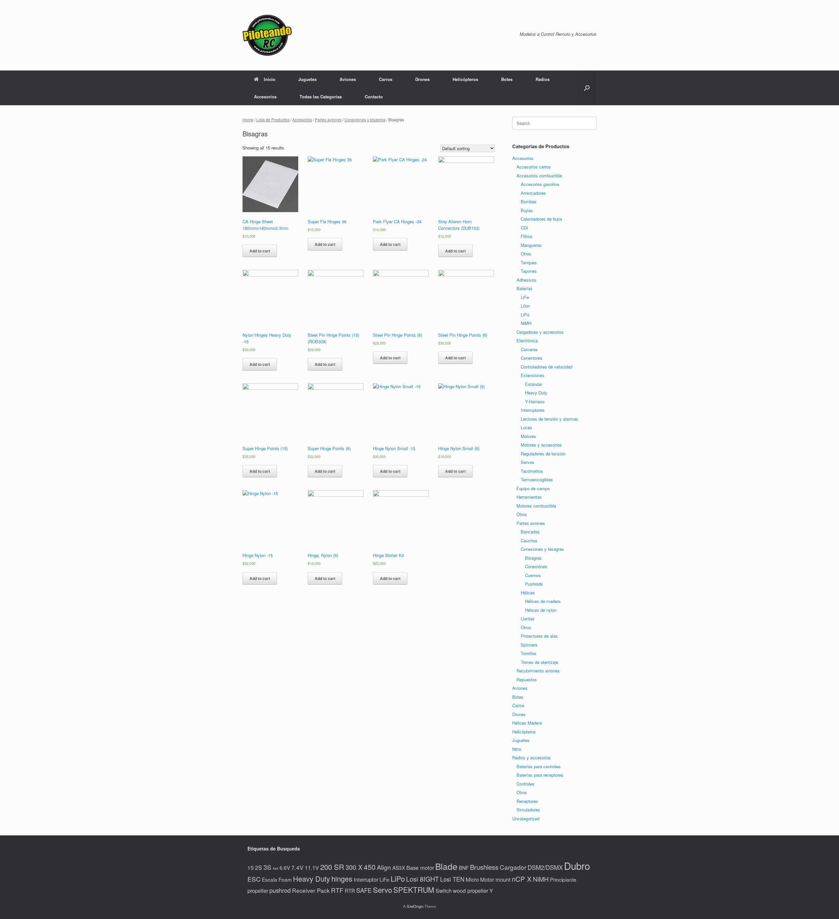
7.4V (297, 867)
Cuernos (533, 575)
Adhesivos (527, 280)
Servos (527, 462)
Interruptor (366, 879)
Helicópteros (465, 79)
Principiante (563, 879)
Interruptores (533, 410)
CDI (524, 228)
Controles (526, 784)
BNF (464, 867)
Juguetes (307, 79)
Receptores (527, 801)
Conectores (531, 358)
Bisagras (533, 558)
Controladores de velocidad (546, 367)
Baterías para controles (539, 766)
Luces (526, 427)
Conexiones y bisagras (364, 119)
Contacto (374, 96)
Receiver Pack (311, 890)
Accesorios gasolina (540, 184)
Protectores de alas (539, 636)
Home (248, 119)
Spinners (529, 645)
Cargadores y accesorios (540, 332)
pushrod (280, 890)
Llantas (528, 618)
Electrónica (527, 340)
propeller (257, 890)
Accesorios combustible (539, 175)
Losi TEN (452, 879)
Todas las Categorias (321, 96)
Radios (543, 79)
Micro (472, 879)
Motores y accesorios (541, 445)
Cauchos (529, 540)
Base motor (420, 867)
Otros (526, 253)
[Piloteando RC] (267, 35)
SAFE (364, 890)
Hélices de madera (542, 601)
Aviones (348, 79)
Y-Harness (535, 401)
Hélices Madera (527, 723)
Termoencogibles (537, 479)
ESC (254, 879)
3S (267, 867)
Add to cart (259, 251)
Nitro (516, 749)
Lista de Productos (272, 119)
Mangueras (531, 245)
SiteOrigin (415, 906)
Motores (528, 436)
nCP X (522, 879)
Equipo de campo (533, 488)
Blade (446, 866)
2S (258, 867)
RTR (350, 890)
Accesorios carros (534, 167)
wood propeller (470, 890)
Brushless (484, 867)
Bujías (527, 210)
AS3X (398, 867)
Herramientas (529, 497)
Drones (422, 79)
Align (384, 867)
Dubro (577, 865)
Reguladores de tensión (543, 453)
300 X (353, 867)
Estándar (533, 384)
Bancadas (530, 532)
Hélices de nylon (540, 610)
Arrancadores (533, 193)
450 (370, 867)
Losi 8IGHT (422, 879)
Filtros (527, 236)
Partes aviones (328, 119)
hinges (341, 878)
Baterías (525, 288)
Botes (507, 79)
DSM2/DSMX (545, 867)
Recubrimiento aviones (538, 671)
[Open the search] (586, 87)
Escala (269, 879)
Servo (382, 889)
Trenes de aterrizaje (539, 662)
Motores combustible (536, 506)
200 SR (332, 867)
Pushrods (534, 584)
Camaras (529, 349)
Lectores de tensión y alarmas (549, 419)
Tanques (529, 262)
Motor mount (495, 879)
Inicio (269, 79)
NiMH (526, 323)
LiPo (525, 314)
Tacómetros (532, 471)
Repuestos (527, 679)
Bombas (529, 201)
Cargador (513, 867)
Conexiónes (536, 566)
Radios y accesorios (531, 757)
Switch (444, 890)
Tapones (529, 271)
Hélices (528, 592)
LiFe (525, 297)
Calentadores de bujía (541, 219)
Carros (385, 79)
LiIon (525, 306)
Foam (285, 879)
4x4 (275, 868)
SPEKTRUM (413, 889)
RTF (337, 890)
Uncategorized (525, 818)
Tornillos (529, 653)
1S (250, 867)
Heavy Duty (536, 393)
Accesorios (265, 96)
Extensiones (532, 375)
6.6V (285, 867)
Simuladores (528, 810)
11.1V (312, 867)
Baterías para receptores (540, 775)
